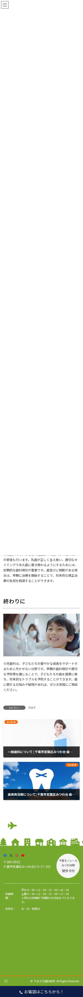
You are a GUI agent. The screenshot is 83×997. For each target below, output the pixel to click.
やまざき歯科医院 (44, 981)
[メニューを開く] (6, 981)
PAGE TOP (77, 963)
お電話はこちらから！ (44, 991)
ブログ (32, 707)
